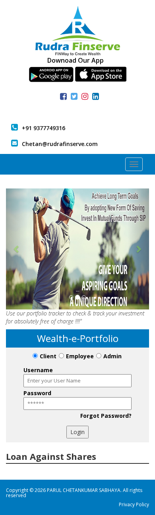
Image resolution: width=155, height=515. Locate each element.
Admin (112, 356)
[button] (16, 248)
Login (77, 432)
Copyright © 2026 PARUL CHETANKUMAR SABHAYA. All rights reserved (74, 493)
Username (38, 370)
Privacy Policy (134, 504)
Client (48, 356)
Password (37, 393)
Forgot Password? (106, 415)
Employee (80, 356)
